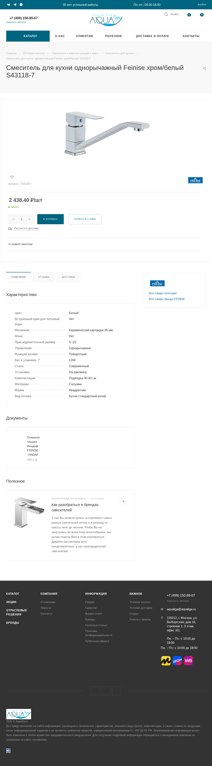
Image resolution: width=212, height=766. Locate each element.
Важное (136, 593)
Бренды (12, 622)
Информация (96, 593)
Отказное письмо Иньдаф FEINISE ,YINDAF (33, 446)
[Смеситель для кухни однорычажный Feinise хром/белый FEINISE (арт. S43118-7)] (106, 133)
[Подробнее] (123, 501)
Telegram (106, 690)
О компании (48, 602)
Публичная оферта (97, 641)
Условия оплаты (140, 602)
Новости (46, 607)
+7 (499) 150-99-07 (24, 18)
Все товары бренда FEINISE (167, 299)
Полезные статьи (96, 625)
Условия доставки (141, 607)
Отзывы (43, 277)
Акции (11, 602)
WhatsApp (116, 690)
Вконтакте (95, 690)
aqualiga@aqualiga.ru (181, 609)
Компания (49, 593)
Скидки (89, 602)
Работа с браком (140, 619)
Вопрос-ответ (93, 613)
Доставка (68, 277)
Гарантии (90, 607)
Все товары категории (163, 293)
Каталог (12, 593)
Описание (18, 277)
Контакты (46, 613)
